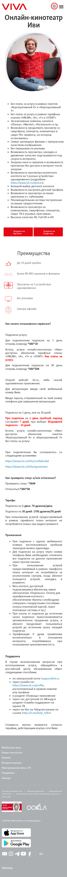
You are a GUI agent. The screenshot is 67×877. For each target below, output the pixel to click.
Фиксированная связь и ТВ (16, 767)
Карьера (6, 777)
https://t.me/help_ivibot (36, 713)
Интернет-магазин (12, 762)
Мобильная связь (11, 747)
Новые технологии (12, 752)
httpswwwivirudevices (27, 182)
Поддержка (8, 772)
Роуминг (6, 757)
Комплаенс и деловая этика (12, 791)
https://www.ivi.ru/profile (28, 685)
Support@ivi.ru (50, 678)
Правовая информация (35, 791)
